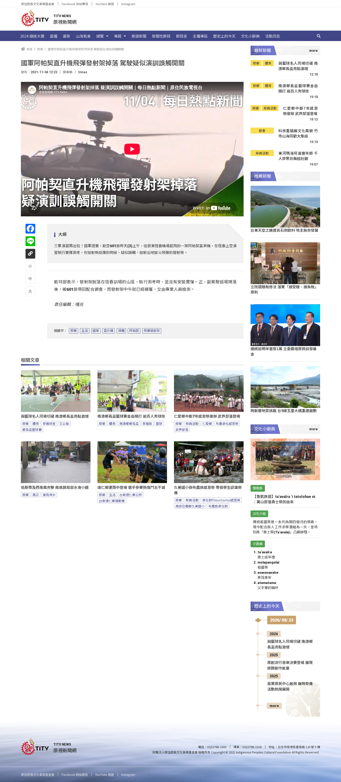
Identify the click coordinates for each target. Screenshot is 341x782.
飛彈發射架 (152, 331)
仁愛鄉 (207, 423)
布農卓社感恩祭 (227, 423)
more (274, 706)
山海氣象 (83, 36)
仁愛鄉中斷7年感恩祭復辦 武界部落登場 (207, 416)
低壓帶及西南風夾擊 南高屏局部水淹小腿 (55, 487)
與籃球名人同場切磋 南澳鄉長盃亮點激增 (55, 416)
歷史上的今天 (224, 36)
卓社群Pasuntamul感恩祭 (221, 500)
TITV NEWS (62, 16)
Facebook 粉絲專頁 (75, 4)
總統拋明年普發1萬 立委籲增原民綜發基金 (284, 351)
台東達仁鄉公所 (130, 494)
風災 (35, 494)
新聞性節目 (161, 36)
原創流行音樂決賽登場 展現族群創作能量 (290, 665)
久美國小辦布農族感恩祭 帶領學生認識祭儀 (208, 490)
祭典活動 (192, 423)
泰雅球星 (49, 423)
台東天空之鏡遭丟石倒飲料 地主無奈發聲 (284, 230)
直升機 (108, 331)
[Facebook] (30, 229)
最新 (66, 36)
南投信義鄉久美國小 (190, 506)
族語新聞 (139, 36)
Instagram (128, 4)
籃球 (159, 423)
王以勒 (64, 423)
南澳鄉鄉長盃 (129, 423)
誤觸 (121, 331)
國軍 (96, 331)
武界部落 (181, 429)
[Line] (30, 241)
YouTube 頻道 (105, 4)
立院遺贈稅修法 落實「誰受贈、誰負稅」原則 (284, 289)
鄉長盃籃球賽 (32, 429)
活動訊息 (272, 36)
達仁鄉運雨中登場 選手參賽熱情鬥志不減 (131, 487)
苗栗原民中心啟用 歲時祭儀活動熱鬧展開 (290, 687)
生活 (84, 331)
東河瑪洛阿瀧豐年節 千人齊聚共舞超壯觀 (298, 156)
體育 (35, 423)
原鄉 (73, 331)
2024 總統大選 (32, 36)
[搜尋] (319, 36)
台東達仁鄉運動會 (112, 500)
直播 (53, 36)
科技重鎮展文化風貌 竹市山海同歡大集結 (298, 133)
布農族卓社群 (218, 506)
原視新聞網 (65, 21)
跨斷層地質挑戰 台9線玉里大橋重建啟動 (284, 410)
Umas (82, 72)
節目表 (181, 36)
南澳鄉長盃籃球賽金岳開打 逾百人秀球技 (131, 416)
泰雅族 (147, 423)
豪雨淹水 (49, 494)
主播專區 (200, 36)
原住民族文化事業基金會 (37, 4)
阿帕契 (134, 331)
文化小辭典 (250, 36)
